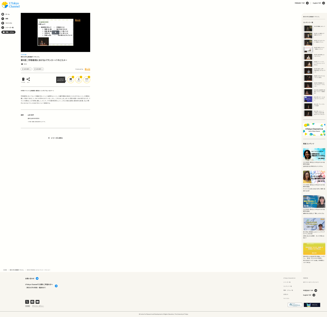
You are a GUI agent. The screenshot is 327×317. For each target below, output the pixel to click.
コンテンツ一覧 (287, 286)
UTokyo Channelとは (289, 278)
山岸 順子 (31, 115)
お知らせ (285, 294)
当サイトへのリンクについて (311, 282)
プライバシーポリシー (38, 306)
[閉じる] (64, 77)
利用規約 (27, 306)
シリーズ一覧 (286, 282)
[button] (70, 79)
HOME (5, 270)
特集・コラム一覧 (288, 290)
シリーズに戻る (57, 138)
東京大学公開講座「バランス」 (30, 57)
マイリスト (286, 298)
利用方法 (305, 278)
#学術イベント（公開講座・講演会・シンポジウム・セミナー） (37, 90)
